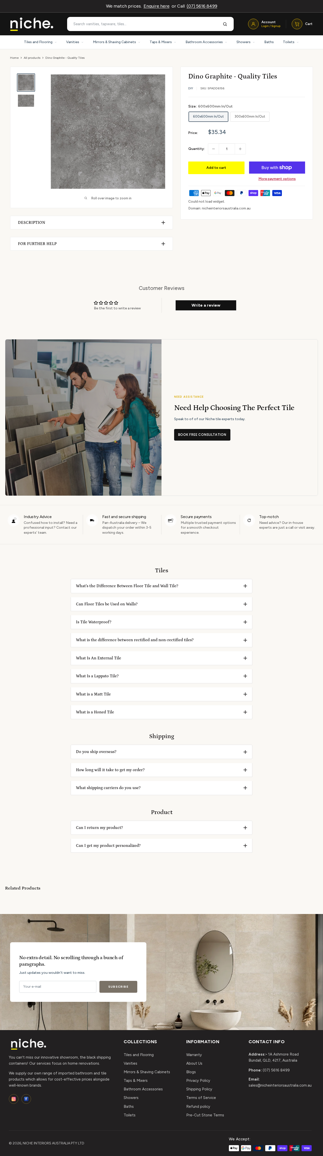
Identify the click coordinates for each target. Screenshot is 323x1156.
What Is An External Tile (98, 658)
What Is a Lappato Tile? (97, 676)
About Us (194, 1063)
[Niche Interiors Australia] (32, 24)
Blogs (191, 1072)
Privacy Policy (198, 1080)
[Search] (225, 24)
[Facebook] (26, 1099)
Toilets (288, 42)
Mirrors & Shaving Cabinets (114, 42)
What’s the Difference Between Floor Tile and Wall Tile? (127, 586)
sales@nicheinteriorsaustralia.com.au (280, 1085)
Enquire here (157, 6)
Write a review (206, 305)
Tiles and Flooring (38, 42)
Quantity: (196, 149)
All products (32, 58)
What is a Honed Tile (95, 712)
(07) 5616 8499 (202, 6)
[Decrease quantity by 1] (213, 149)
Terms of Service (201, 1097)
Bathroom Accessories (204, 42)
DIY (190, 88)
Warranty (194, 1055)
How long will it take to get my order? (110, 770)
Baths (269, 42)
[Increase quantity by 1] (240, 149)
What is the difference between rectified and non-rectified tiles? (135, 640)
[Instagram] (13, 1099)
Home (14, 58)
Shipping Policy (199, 1089)
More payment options (277, 179)
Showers (243, 42)
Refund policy (198, 1106)
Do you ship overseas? (96, 751)
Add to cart (216, 168)
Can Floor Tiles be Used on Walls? (107, 604)
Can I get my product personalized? (108, 845)
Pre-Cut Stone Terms (205, 1115)
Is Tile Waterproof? (93, 622)
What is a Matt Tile (93, 694)
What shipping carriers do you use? (108, 788)
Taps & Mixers (161, 42)
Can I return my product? (99, 827)
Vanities (72, 42)
